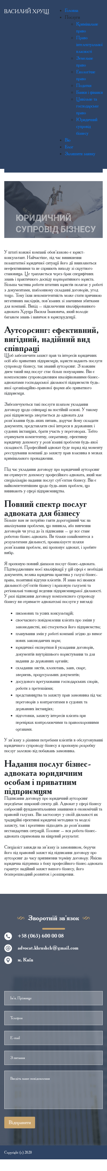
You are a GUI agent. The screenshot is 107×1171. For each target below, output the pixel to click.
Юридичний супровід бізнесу (86, 126)
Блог (69, 147)
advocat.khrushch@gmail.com (48, 947)
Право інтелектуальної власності (89, 44)
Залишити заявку (80, 154)
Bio (67, 140)
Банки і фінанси (89, 92)
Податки (83, 85)
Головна (71, 10)
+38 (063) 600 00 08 (41, 935)
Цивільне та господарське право (87, 106)
